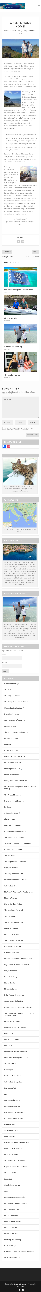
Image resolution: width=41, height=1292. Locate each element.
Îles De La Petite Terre (12, 1076)
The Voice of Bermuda (12, 795)
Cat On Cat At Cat (11, 886)
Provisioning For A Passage (14, 1112)
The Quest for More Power (14, 837)
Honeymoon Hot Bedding (14, 801)
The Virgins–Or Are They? (14, 940)
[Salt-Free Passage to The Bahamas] (20, 277)
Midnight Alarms (10, 1227)
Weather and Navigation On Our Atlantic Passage (20, 788)
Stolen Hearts (9, 983)
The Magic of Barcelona (13, 696)
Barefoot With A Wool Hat (14, 1149)
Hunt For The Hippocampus (14, 825)
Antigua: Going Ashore (12, 1100)
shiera (14, 31)
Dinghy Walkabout (11, 318)
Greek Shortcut (10, 726)
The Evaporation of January (15, 862)
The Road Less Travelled (13, 910)
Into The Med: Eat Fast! (13, 762)
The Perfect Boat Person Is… (15, 1161)
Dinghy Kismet (9, 819)
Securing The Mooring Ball (14, 1240)
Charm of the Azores (12, 775)
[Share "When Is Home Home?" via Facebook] (18, 241)
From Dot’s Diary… (11, 977)
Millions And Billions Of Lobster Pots (18, 959)
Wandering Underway (12, 1185)
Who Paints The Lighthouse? (15, 1027)
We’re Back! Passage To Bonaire (16, 1058)
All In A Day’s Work (11, 1215)
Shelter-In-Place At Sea (13, 904)
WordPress (20, 1286)
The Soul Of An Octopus (13, 922)
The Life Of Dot (10, 1064)
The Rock (7, 690)
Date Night (8, 1070)
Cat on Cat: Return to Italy (14, 756)
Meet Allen (8, 1045)
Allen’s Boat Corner (11, 1039)
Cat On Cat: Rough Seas (13, 1082)
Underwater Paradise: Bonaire (15, 1051)
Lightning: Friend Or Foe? (13, 1118)
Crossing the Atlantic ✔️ (13, 769)
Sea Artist (8, 1179)
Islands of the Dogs (11, 684)
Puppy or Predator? (11, 868)
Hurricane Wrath (10, 1088)
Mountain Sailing (10, 989)
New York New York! (11, 953)
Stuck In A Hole (10, 916)
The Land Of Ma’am (12, 375)
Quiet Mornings (10, 1246)
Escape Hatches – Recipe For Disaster (18, 1007)
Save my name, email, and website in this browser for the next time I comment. (18, 429)
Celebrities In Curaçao (12, 1021)
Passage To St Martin (12, 946)
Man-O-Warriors (10, 898)
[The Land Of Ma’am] (20, 362)
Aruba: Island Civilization (13, 1001)
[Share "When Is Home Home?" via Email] (23, 241)
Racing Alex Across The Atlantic (16, 781)
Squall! (6, 1191)
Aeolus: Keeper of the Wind (14, 720)
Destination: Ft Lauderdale (14, 1197)
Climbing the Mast (11, 1233)
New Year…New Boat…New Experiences (19, 1252)
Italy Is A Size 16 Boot (12, 750)
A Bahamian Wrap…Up (13, 347)
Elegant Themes (20, 1284)
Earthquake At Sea (11, 934)
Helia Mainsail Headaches (14, 995)
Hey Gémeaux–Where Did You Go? (17, 965)
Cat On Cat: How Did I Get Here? (16, 1142)
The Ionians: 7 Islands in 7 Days (16, 732)
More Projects (9, 1136)
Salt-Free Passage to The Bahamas (18, 290)
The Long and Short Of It (14, 874)
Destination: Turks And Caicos (15, 1203)
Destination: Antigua (12, 1106)
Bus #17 (7, 1094)
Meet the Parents (11, 1155)
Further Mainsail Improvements (16, 831)
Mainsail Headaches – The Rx (15, 880)
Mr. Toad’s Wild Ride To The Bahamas (18, 892)
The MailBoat (9, 855)
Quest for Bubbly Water (13, 849)
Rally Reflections (10, 971)
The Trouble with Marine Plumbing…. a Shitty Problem (19, 1014)
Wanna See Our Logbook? (14, 708)
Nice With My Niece (11, 714)
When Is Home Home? (12, 1221)
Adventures (31, 31)
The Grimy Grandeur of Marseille (16, 702)
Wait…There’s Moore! (12, 1258)
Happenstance (9, 1124)
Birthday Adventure (11, 1209)
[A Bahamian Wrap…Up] (20, 333)
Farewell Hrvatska (11, 738)
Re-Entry (7, 807)
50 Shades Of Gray (11, 1130)
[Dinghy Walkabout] (20, 305)
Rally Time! (8, 1033)
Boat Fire (7, 744)
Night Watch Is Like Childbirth (15, 1167)
